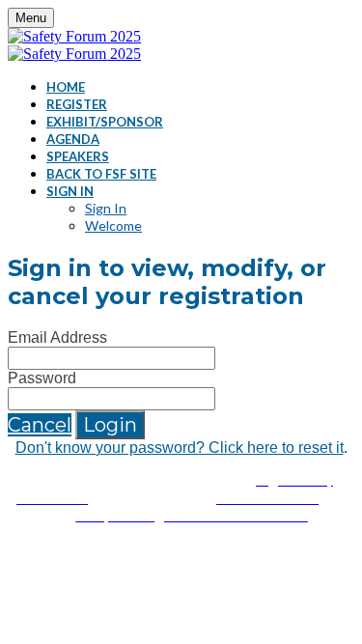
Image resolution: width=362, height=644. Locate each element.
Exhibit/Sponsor (104, 121)
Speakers (77, 156)
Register (76, 104)
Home (65, 87)
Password (42, 378)
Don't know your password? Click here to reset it (179, 447)
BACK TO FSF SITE (101, 174)
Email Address (57, 337)
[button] (39, 424)
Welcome (113, 225)
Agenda (72, 139)
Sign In (70, 191)
